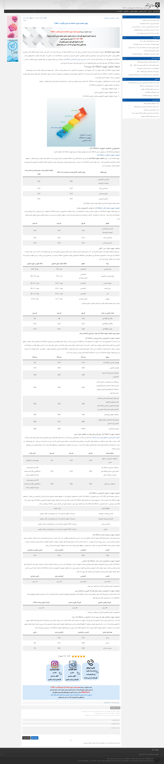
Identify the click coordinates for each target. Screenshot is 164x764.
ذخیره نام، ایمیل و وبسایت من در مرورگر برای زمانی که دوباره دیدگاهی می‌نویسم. (101, 743)
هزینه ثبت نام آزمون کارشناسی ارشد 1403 (149, 86)
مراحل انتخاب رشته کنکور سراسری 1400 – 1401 (148, 72)
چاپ (33, 18)
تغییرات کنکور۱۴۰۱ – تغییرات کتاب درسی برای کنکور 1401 (146, 44)
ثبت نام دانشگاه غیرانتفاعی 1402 (151, 104)
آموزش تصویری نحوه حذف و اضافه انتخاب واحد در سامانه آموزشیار (143, 48)
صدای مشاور (139, 759)
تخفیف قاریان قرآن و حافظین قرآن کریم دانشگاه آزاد (105, 437)
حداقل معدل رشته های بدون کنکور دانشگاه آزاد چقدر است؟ (145, 113)
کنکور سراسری (142, 11)
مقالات (117, 18)
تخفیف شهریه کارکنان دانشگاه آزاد (108, 155)
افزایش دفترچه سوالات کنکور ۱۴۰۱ (151, 51)
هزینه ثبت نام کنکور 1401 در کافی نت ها (149, 41)
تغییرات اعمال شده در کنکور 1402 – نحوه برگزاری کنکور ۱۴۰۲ (145, 54)
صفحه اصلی (156, 11)
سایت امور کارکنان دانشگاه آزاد (152, 92)
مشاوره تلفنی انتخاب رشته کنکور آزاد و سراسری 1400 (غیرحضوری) (144, 75)
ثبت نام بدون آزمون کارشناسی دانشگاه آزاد (76, 59)
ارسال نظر (34, 738)
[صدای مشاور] (152, 4)
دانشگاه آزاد (106, 18)
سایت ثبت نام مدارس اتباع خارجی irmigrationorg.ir (146, 30)
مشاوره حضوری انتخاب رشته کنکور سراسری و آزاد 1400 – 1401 (144, 65)
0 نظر (38, 18)
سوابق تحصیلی (134, 11)
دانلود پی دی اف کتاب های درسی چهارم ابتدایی (148, 33)
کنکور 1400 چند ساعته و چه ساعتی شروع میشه (148, 68)
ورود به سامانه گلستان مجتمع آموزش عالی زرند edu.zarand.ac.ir (144, 83)
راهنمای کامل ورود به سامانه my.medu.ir (149, 24)
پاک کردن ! (26, 738)
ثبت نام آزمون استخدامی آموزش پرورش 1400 (148, 62)
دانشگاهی (126, 11)
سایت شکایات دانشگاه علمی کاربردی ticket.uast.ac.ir (146, 107)
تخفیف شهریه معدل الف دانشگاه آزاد (107, 208)
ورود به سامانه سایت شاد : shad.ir (151, 20)
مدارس (150, 11)
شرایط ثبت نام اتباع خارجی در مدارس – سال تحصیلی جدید (145, 27)
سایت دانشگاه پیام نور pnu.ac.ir (151, 110)
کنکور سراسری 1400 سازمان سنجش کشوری (149, 754)
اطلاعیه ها (119, 11)
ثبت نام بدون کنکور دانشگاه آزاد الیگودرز (150, 116)
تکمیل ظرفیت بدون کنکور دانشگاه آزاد (150, 96)
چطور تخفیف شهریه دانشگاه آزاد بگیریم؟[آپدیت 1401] (71, 23)
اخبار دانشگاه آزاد (107, 702)
